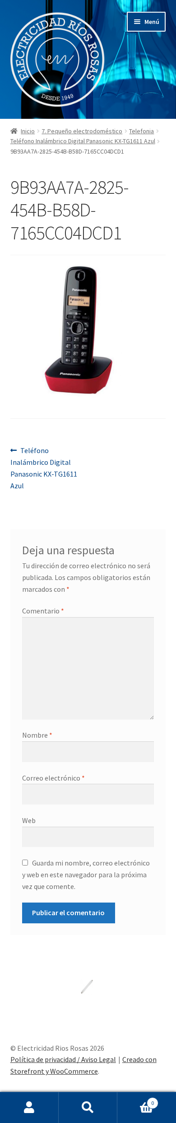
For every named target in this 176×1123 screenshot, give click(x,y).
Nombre (37, 734)
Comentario (43, 610)
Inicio (28, 131)
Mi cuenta (29, 1107)
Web (29, 820)
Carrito (135, 1099)
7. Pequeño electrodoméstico (82, 131)
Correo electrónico (53, 777)
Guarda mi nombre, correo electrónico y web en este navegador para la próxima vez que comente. (86, 874)
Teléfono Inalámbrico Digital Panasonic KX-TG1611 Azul (82, 141)
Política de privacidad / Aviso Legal (63, 1059)
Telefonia (141, 131)
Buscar (88, 1107)
